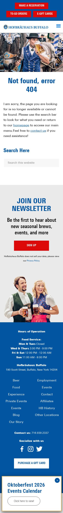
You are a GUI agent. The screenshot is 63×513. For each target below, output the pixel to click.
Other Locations (47, 415)
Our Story (16, 422)
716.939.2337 (40, 433)
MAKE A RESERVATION (31, 5)
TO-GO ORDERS (18, 14)
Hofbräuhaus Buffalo (26, 26)
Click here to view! (24, 501)
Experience (16, 394)
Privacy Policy (33, 261)
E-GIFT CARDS (45, 14)
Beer (16, 380)
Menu (58, 25)
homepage (21, 125)
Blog (16, 415)
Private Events (16, 401)
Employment (46, 380)
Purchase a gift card (31, 463)
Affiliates (46, 401)
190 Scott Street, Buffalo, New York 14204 (31, 370)
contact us (38, 131)
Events (16, 408)
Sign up (31, 245)
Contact (47, 394)
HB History (47, 408)
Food (16, 387)
